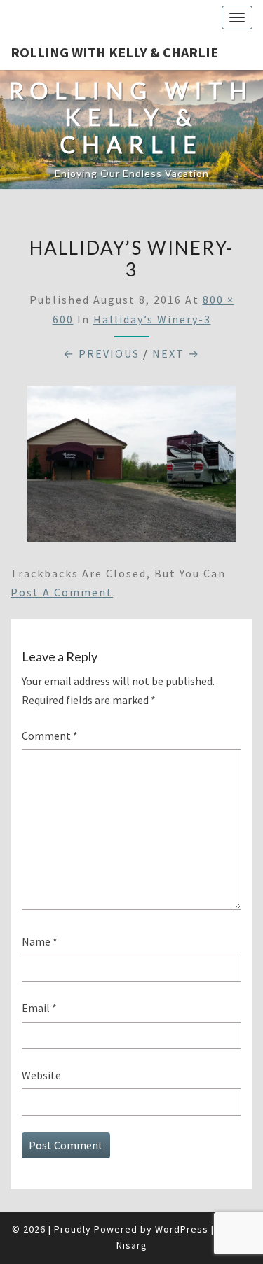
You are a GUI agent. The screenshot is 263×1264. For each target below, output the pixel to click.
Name (40, 941)
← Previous (101, 353)
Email (39, 1008)
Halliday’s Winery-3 (152, 319)
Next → (176, 353)
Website (41, 1075)
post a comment (62, 592)
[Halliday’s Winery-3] (131, 468)
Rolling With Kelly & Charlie (114, 52)
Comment (50, 736)
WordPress (181, 1229)
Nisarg (131, 1245)
